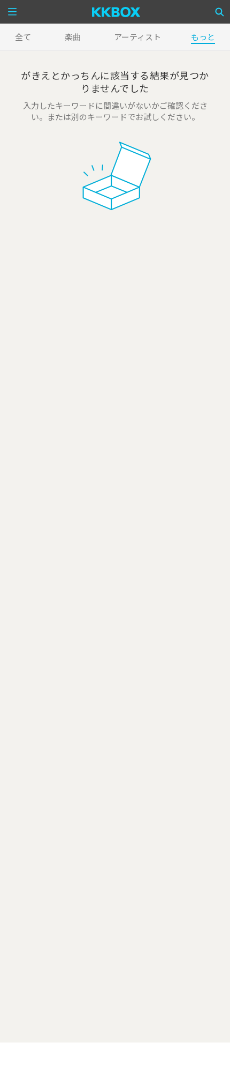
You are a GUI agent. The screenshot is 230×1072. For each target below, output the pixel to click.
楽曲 (73, 36)
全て (23, 36)
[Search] (219, 11)
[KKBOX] (116, 12)
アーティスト (137, 36)
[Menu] (12, 11)
